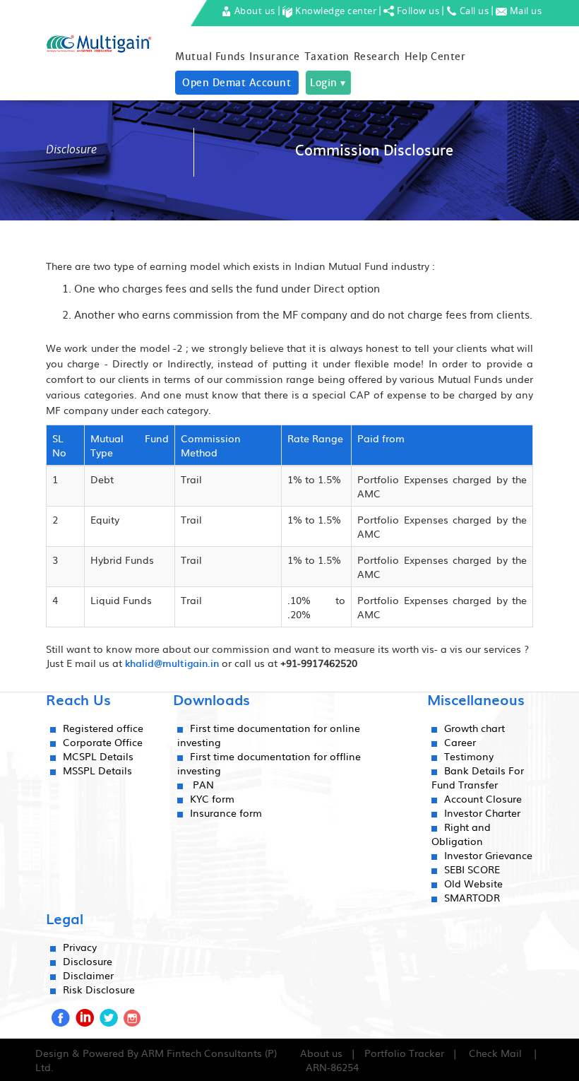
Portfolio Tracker (404, 1053)
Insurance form (226, 812)
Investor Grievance (488, 855)
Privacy (80, 947)
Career (460, 742)
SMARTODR (472, 897)
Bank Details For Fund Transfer (477, 777)
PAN (203, 784)
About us (253, 10)
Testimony (469, 756)
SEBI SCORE (472, 869)
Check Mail (495, 1053)
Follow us (416, 10)
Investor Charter (482, 812)
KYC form (212, 798)
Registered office (103, 728)
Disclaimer (88, 975)
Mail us (524, 10)
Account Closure (483, 798)
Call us (473, 10)
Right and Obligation (461, 834)
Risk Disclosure (99, 989)
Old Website (473, 883)
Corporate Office (103, 742)
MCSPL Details (98, 756)
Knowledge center (335, 10)
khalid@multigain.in (172, 663)
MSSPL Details (97, 770)
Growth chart (474, 728)
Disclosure (87, 961)
